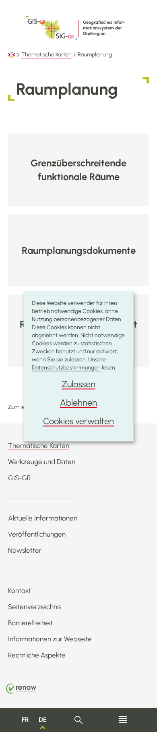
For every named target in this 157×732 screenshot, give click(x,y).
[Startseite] (11, 54)
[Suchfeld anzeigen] (79, 720)
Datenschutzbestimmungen (66, 367)
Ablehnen (78, 402)
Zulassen (78, 383)
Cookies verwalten (78, 420)
